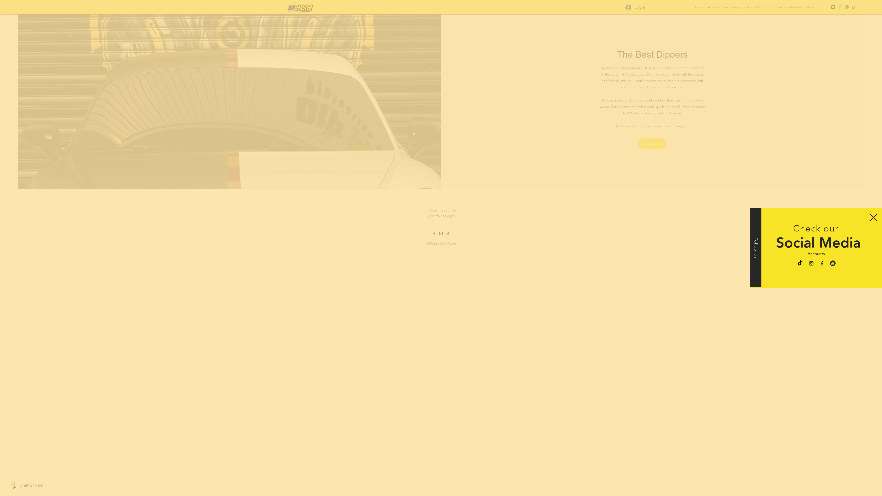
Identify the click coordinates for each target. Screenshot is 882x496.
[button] (873, 217)
